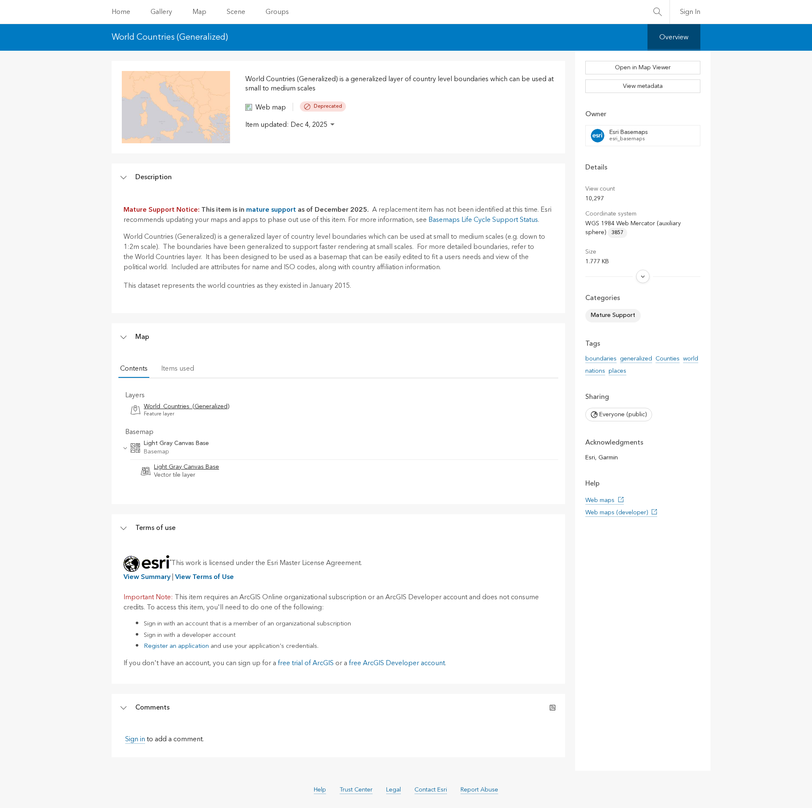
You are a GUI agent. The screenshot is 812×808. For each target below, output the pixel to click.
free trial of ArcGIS (306, 663)
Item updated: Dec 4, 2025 (286, 125)
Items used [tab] (177, 368)
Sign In (690, 12)
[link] (338, 410)
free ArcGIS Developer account (397, 663)
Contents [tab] (134, 368)
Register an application (176, 646)
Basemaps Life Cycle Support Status (483, 220)
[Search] (657, 12)
